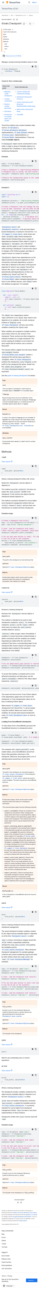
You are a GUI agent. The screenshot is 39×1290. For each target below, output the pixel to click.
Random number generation (7, 106)
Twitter (4, 1244)
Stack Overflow (6, 1262)
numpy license (22, 1220)
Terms (4, 1276)
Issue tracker (6, 1256)
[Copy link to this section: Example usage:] (15, 513)
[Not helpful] (16, 19)
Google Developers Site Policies (22, 1216)
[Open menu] (3, 2)
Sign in (34, 2)
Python (31, 15)
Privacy (10, 1276)
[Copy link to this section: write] (9, 1066)
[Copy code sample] (35, 66)
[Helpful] (13, 19)
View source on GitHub (13, 56)
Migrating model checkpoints (8, 94)
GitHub (4, 1240)
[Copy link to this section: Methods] (14, 452)
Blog (3, 1234)
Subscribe (31, 1280)
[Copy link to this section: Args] (8, 380)
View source (6, 462)
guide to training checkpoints (17, 376)
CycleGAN (20, 114)
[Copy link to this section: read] (8, 457)
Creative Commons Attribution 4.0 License (24, 1212)
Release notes (6, 1259)
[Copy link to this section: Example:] (10, 156)
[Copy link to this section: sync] (8, 1040)
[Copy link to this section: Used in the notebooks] (24, 81)
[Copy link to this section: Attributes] (11, 433)
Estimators (7, 111)
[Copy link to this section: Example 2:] (12, 187)
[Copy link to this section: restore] (11, 588)
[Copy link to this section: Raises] (9, 409)
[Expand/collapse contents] (12, 29)
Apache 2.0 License (31, 1214)
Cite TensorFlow (7, 1268)
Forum (4, 1237)
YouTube (4, 1247)
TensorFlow (5, 15)
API (12, 15)
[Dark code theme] (32, 66)
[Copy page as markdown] (30, 23)
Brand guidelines (7, 1265)
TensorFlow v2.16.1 (10, 8)
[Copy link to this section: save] (8, 903)
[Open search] (29, 2)
